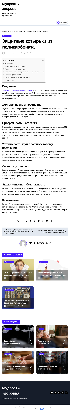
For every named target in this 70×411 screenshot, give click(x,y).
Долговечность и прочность (16, 66)
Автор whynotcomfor (12, 53)
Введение (9, 63)
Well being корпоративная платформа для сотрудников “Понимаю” (51, 275)
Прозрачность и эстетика (15, 69)
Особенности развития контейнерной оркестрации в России (47, 368)
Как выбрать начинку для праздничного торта (14, 367)
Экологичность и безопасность (17, 77)
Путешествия (7, 36)
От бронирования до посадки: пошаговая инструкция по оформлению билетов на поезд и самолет (18, 276)
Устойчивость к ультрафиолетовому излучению (24, 72)
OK (42, 409)
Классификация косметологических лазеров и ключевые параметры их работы (13, 344)
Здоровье (8, 328)
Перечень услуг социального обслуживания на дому (48, 343)
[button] (42, 60)
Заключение (10, 80)
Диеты (41, 328)
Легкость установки (13, 75)
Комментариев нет (36, 53)
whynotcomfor (43, 242)
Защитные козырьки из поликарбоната (17, 90)
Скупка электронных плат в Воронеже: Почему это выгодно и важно (16, 303)
